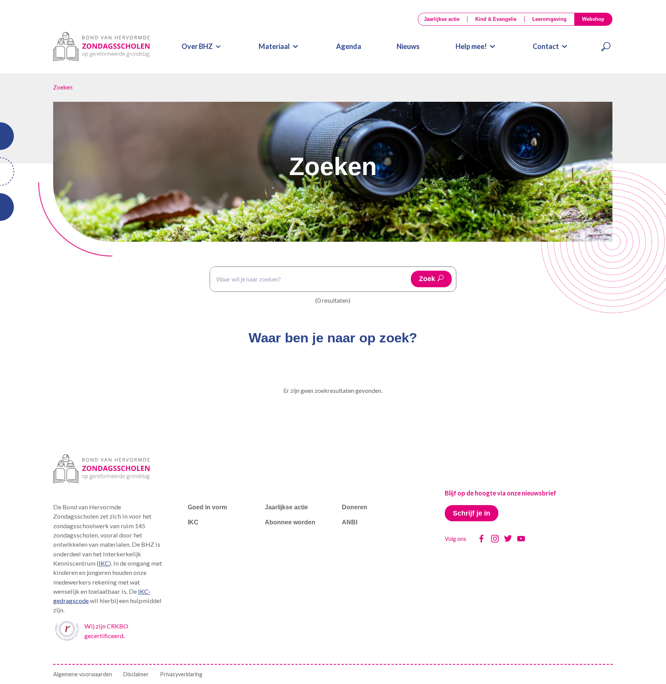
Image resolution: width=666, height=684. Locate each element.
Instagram (495, 538)
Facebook (481, 538)
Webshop (593, 19)
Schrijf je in (471, 513)
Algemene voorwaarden (82, 674)
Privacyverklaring (181, 674)
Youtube (521, 538)
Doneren (354, 507)
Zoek (427, 279)
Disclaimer (136, 674)
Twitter (508, 538)
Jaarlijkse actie (441, 19)
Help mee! (471, 46)
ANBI (349, 522)
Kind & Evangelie (495, 19)
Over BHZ (197, 46)
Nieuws (408, 46)
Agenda (348, 46)
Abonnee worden (290, 522)
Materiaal (274, 46)
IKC (104, 563)
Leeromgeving (549, 19)
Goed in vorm (207, 507)
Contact (546, 46)
